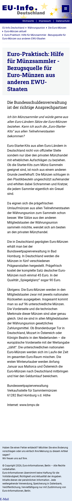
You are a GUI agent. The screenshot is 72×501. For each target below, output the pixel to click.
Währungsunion (36, 27)
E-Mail (4, 499)
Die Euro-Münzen (57, 27)
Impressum (45, 21)
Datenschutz (63, 21)
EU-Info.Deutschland (13, 27)
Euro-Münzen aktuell (15, 31)
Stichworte (28, 21)
